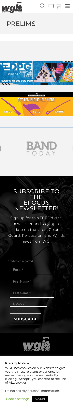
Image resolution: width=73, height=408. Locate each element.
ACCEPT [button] (40, 398)
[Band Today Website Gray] (36, 148)
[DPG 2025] (36, 84)
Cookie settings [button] (17, 399)
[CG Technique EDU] (36, 115)
